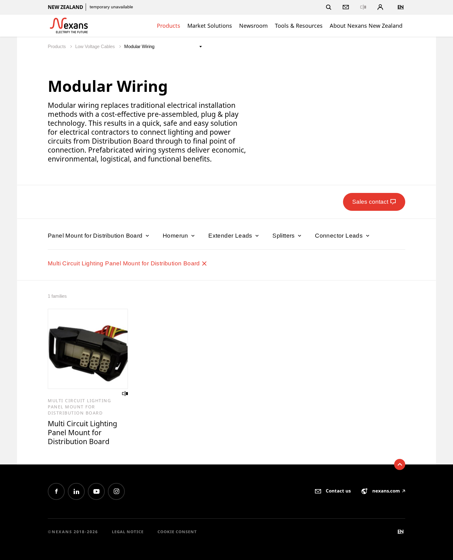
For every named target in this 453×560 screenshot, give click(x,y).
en (401, 7)
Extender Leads (231, 235)
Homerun (176, 235)
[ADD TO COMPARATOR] (125, 393)
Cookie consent (177, 531)
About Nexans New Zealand (366, 25)
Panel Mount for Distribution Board (96, 235)
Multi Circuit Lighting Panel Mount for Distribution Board (125, 263)
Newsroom (253, 25)
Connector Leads (339, 235)
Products (168, 25)
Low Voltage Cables (95, 46)
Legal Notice (128, 531)
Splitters (284, 235)
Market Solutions (209, 25)
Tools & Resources (299, 25)
